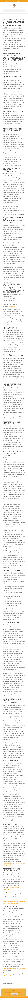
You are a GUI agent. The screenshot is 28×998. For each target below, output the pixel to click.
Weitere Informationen (19, 992)
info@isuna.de (11, 306)
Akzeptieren (14, 994)
